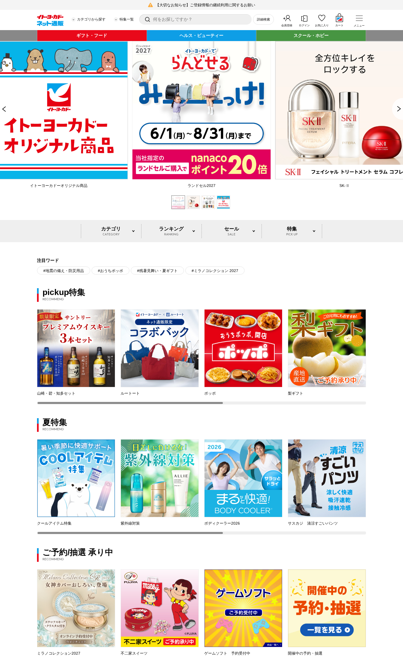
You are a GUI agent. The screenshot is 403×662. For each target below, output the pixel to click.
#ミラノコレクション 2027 (215, 270)
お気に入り (322, 25)
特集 (291, 231)
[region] (201, 356)
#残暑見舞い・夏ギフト (157, 270)
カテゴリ (111, 231)
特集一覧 (127, 19)
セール (231, 231)
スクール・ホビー (311, 35)
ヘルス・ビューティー (201, 35)
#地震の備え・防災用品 (63, 270)
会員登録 (286, 25)
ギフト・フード (91, 35)
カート (339, 25)
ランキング (171, 231)
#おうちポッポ (110, 270)
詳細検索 (263, 19)
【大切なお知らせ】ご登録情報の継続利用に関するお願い (205, 5)
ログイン (304, 25)
